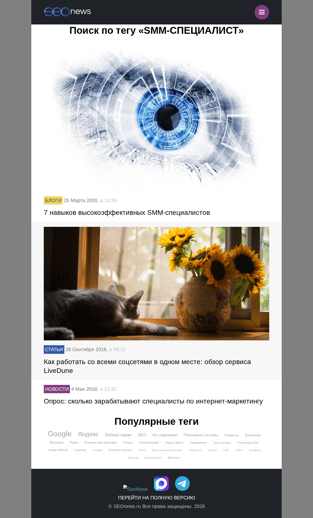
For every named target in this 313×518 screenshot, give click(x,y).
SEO (142, 435)
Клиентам (253, 435)
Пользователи (153, 457)
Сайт (226, 450)
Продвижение (198, 442)
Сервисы (231, 435)
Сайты (239, 450)
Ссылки (97, 450)
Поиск (74, 442)
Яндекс (88, 434)
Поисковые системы (201, 435)
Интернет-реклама (120, 450)
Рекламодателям (248, 442)
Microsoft (133, 457)
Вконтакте (174, 457)
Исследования (165, 435)
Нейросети (195, 450)
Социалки (80, 450)
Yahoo (141, 450)
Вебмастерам (118, 435)
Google (60, 433)
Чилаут (128, 442)
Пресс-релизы (222, 442)
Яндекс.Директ (174, 442)
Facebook (254, 450)
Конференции (149, 442)
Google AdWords (58, 450)
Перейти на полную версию (156, 497)
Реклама (56, 442)
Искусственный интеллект (167, 450)
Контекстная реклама (101, 442)
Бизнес (212, 450)
